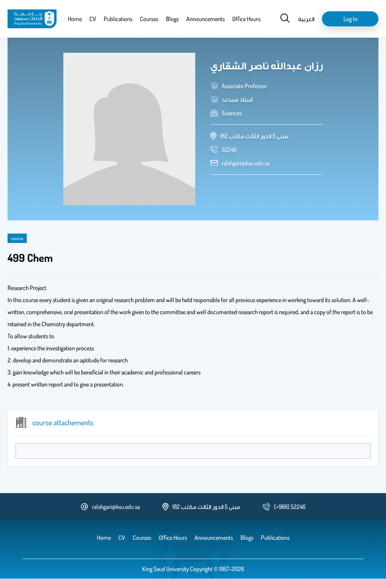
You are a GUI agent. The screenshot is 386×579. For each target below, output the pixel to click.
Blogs (172, 19)
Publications (118, 19)
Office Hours (246, 19)
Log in (350, 19)
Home (75, 19)
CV (92, 19)
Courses (149, 19)
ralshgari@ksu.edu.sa (246, 163)
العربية (306, 19)
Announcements (205, 19)
